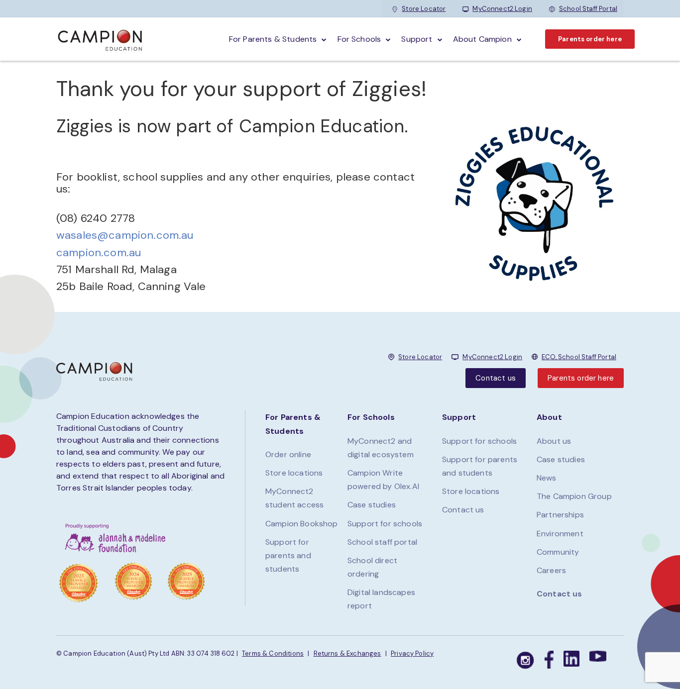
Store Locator (424, 8)
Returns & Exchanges (347, 653)
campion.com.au (98, 252)
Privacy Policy (412, 653)
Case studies (371, 504)
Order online (288, 454)
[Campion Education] (100, 39)
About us (554, 441)
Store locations (294, 473)
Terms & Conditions (273, 653)
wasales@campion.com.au (125, 235)
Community (558, 552)
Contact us (495, 378)
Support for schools (384, 523)
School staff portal (382, 542)
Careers (551, 570)
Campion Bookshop (301, 523)
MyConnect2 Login (502, 8)
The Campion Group (574, 496)
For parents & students (273, 39)
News (547, 478)
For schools (359, 39)
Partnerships (560, 514)
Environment (560, 533)
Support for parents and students (288, 555)
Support (416, 39)
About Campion (482, 39)
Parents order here (590, 39)
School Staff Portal (588, 8)
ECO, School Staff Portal (579, 357)
